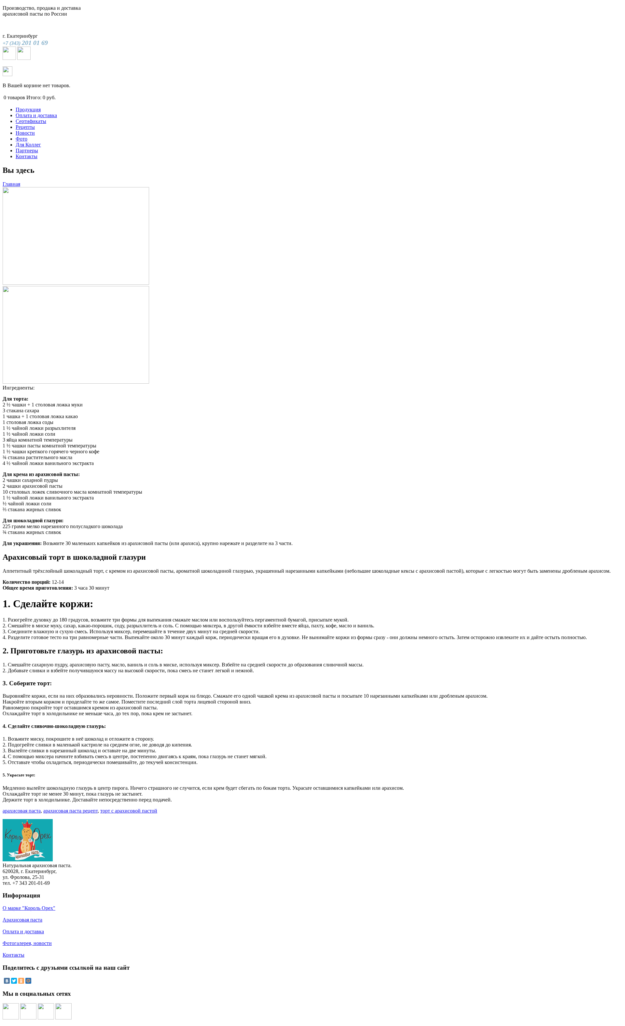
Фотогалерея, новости (27, 943)
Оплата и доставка (36, 115)
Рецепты (25, 127)
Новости (25, 133)
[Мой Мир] (28, 981)
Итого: (33, 97)
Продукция (28, 109)
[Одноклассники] (21, 981)
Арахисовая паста (22, 920)
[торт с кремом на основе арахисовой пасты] (76, 382)
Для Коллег (28, 144)
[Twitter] (14, 981)
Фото (21, 139)
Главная (11, 184)
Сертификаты (31, 121)
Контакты (26, 156)
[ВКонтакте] (7, 981)
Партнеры (27, 150)
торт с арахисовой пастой (128, 811)
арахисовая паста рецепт (70, 811)
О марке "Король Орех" (29, 908)
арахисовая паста (22, 811)
